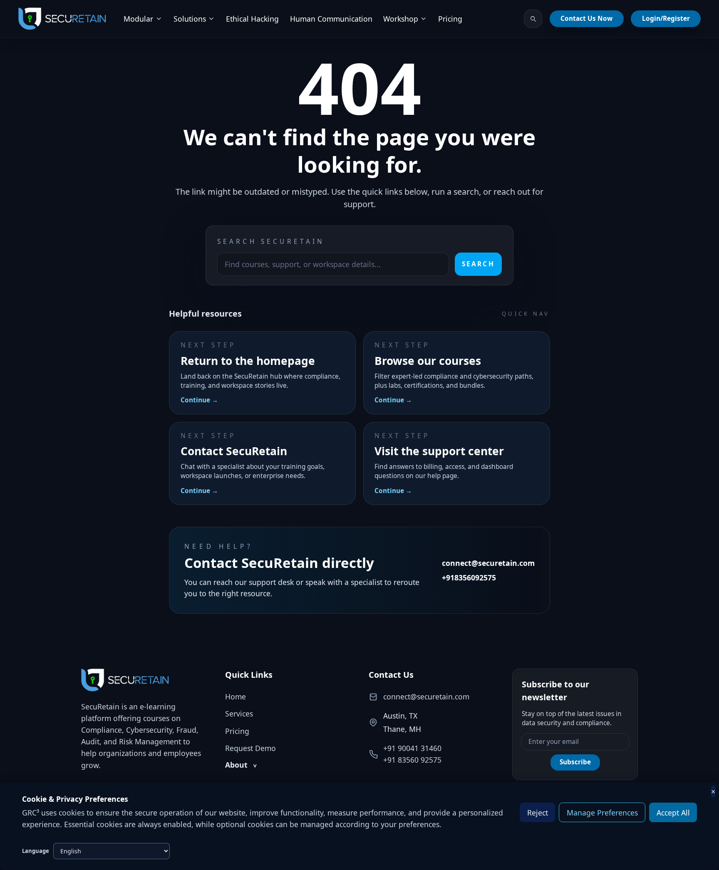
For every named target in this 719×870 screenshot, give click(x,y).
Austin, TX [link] (400, 716)
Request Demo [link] (250, 748)
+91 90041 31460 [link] (412, 748)
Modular (138, 19)
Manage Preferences (602, 813)
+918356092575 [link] (469, 577)
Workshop (400, 19)
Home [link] (235, 696)
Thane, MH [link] (402, 729)
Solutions (190, 19)
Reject (537, 813)
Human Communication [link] (331, 19)
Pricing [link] (450, 19)
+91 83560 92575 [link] (412, 760)
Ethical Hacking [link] (252, 19)
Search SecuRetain (271, 241)
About (241, 765)
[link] (62, 18)
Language (35, 851)
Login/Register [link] (666, 18)
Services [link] (239, 714)
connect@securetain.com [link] (488, 563)
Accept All (673, 813)
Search (478, 264)
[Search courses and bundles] (533, 19)
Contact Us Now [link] (586, 18)
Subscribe (575, 762)
